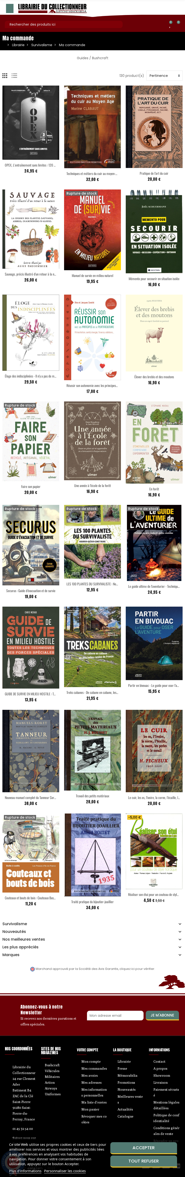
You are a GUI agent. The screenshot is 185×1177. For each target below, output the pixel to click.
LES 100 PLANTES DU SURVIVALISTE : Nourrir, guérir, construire (105, 583)
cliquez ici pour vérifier (136, 969)
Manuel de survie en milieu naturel (92, 275)
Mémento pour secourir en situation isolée (154, 278)
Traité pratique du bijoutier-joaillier (92, 901)
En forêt (154, 488)
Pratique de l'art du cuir (154, 173)
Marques (11, 955)
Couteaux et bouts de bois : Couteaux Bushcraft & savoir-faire (42, 897)
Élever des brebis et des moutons (154, 376)
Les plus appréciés (20, 947)
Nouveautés (14, 931)
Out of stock (82, 267)
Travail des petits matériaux (92, 795)
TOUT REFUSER (143, 1161)
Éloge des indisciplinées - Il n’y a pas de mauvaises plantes (39, 375)
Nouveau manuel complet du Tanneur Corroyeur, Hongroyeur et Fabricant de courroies (57, 797)
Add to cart (21, 157)
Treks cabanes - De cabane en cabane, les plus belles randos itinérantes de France (115, 692)
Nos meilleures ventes (23, 939)
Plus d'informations (25, 1170)
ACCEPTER (143, 1148)
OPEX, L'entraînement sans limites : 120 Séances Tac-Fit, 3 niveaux (45, 164)
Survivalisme (14, 924)
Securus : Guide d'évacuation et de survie (30, 590)
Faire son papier (30, 486)
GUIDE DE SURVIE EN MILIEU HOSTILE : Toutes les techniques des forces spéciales (54, 693)
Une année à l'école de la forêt (92, 485)
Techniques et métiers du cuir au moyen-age (93, 173)
